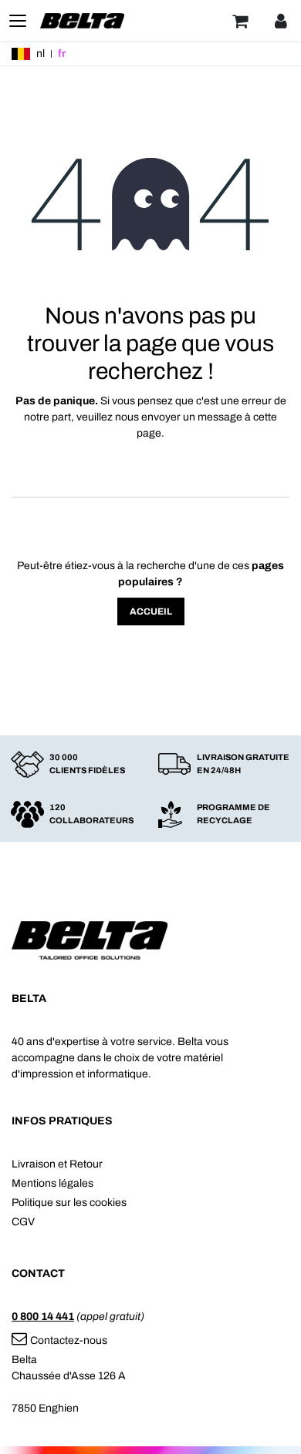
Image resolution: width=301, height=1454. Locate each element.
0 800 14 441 (43, 1316)
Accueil (151, 611)
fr (62, 53)
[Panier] (240, 21)
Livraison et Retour (57, 1164)
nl (40, 53)
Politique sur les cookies (69, 1202)
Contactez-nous (68, 1340)
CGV (23, 1222)
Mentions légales (52, 1183)
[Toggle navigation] (17, 20)
